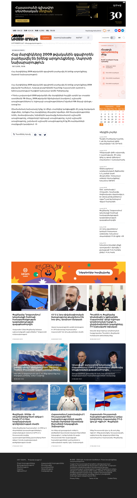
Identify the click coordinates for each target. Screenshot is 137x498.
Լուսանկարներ (47, 467)
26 (109, 122)
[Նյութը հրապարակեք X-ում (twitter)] (45, 134)
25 (105, 122)
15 (119, 117)
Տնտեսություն (23, 467)
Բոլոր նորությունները (26, 463)
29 (119, 122)
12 (108, 117)
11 (105, 117)
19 (109, 119)
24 (101, 122)
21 (116, 119)
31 (101, 125)
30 (123, 122)
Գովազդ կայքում (35, 460)
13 (112, 117)
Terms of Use (93, 478)
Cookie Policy (112, 478)
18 (105, 119)
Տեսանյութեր (46, 465)
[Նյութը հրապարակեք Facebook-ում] (35, 134)
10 (101, 117)
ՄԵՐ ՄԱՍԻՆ (21, 460)
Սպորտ (20, 469)
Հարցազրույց (46, 471)
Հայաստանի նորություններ (52, 463)
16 (123, 117)
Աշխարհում (22, 471)
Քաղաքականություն (18, 50)
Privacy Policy (74, 478)
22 (119, 119)
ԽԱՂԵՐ (79, 38)
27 (112, 122)
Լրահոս (46, 38)
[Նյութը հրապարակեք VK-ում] (40, 134)
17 (101, 119)
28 (116, 122)
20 (112, 119)
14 (116, 117)
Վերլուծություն (47, 469)
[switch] (113, 37)
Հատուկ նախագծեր (62, 38)
